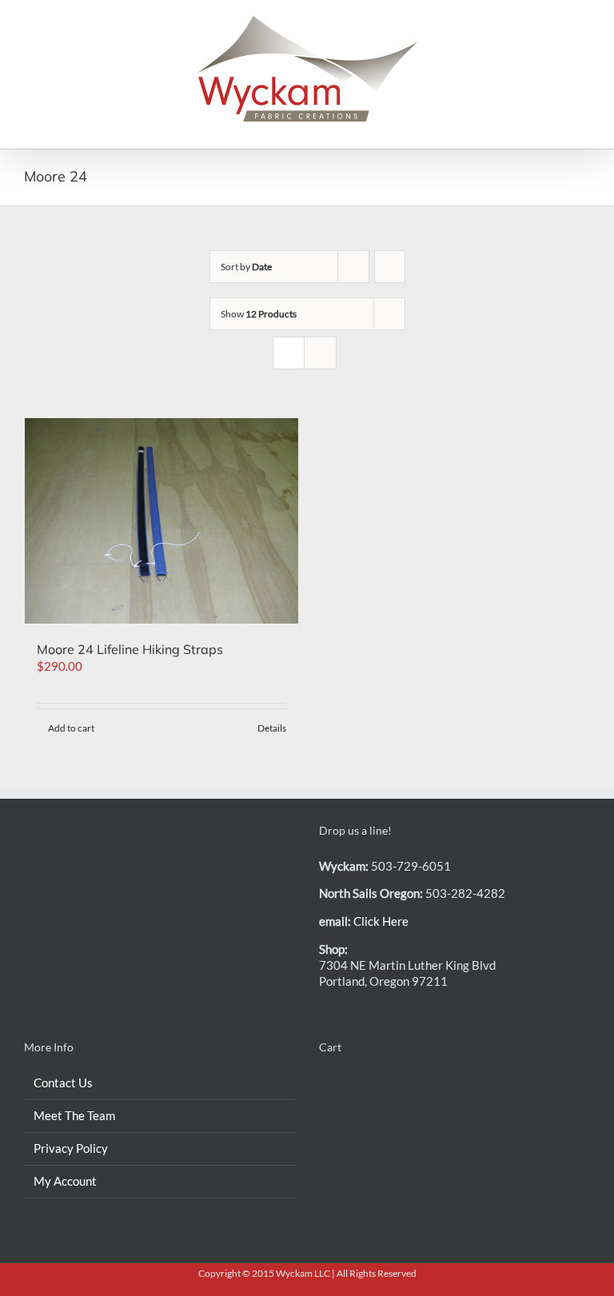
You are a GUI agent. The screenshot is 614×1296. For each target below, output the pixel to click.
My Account (65, 1181)
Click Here (381, 921)
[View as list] (320, 353)
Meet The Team (74, 1115)
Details (271, 728)
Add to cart (71, 728)
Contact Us (63, 1082)
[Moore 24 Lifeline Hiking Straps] (161, 521)
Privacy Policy (71, 1148)
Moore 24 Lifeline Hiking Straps (130, 649)
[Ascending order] (389, 266)
